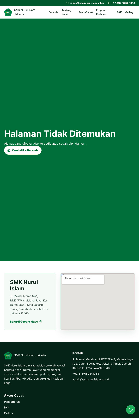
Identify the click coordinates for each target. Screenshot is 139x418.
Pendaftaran (85, 12)
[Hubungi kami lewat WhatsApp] (130, 409)
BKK (119, 12)
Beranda (53, 12)
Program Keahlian (101, 12)
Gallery (129, 12)
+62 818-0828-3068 (85, 373)
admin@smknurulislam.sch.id (90, 379)
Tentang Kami (66, 12)
